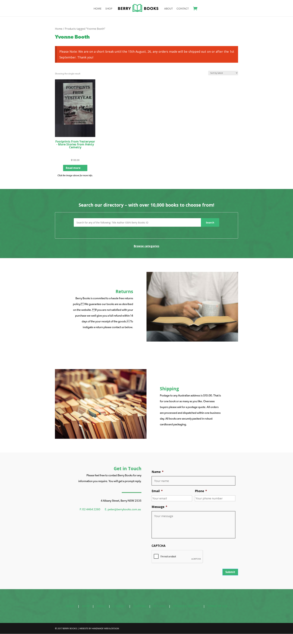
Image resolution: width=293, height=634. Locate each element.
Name (157, 472)
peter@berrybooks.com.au (124, 509)
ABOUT (102, 606)
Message (159, 507)
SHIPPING (139, 606)
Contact (183, 8)
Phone (201, 491)
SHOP (86, 606)
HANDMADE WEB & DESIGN (105, 628)
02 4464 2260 (91, 509)
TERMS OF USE (218, 606)
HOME (70, 606)
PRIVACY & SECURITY (187, 606)
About (168, 8)
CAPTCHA (158, 546)
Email (157, 491)
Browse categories (146, 246)
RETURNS (159, 606)
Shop (108, 8)
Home (98, 8)
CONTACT (119, 606)
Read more (73, 168)
